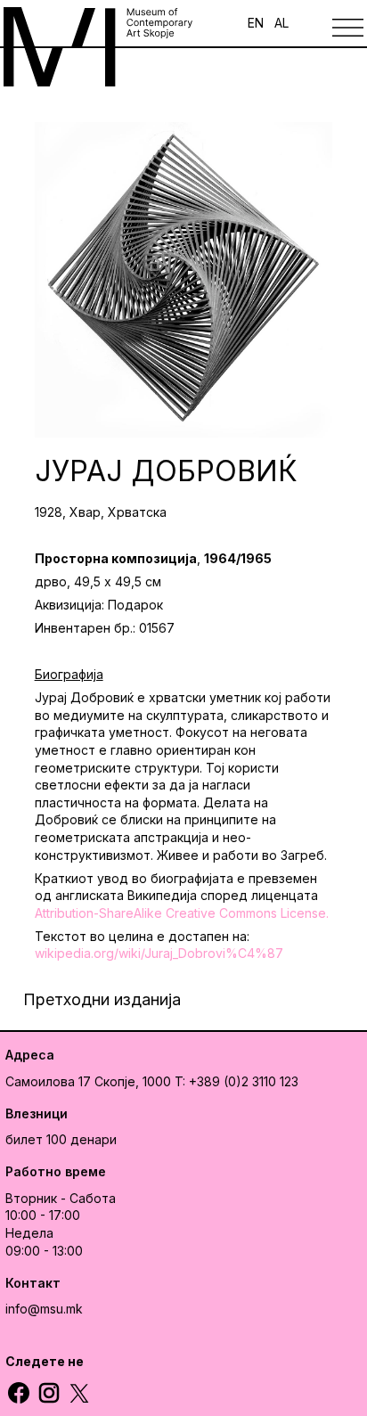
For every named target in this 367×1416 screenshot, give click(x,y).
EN (256, 22)
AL (281, 22)
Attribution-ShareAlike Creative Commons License (180, 913)
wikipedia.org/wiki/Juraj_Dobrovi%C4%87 (159, 953)
